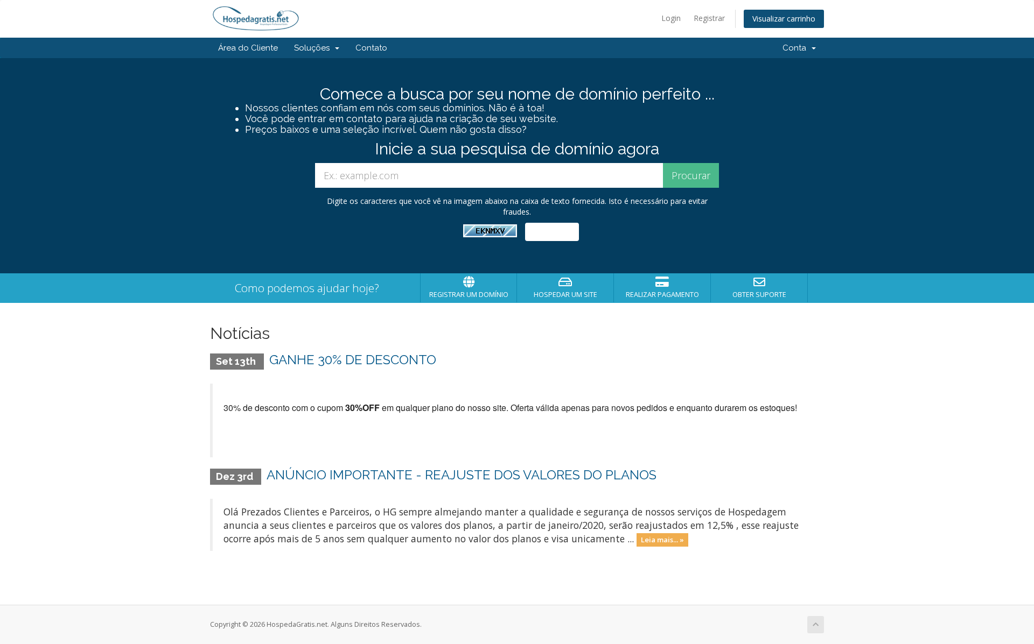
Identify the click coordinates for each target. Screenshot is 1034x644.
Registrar (709, 18)
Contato (371, 48)
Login (671, 18)
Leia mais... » (662, 539)
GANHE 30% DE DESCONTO (352, 359)
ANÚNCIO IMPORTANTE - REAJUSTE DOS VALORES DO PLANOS (461, 475)
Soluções (314, 48)
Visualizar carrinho (783, 18)
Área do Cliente (248, 48)
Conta (797, 48)
